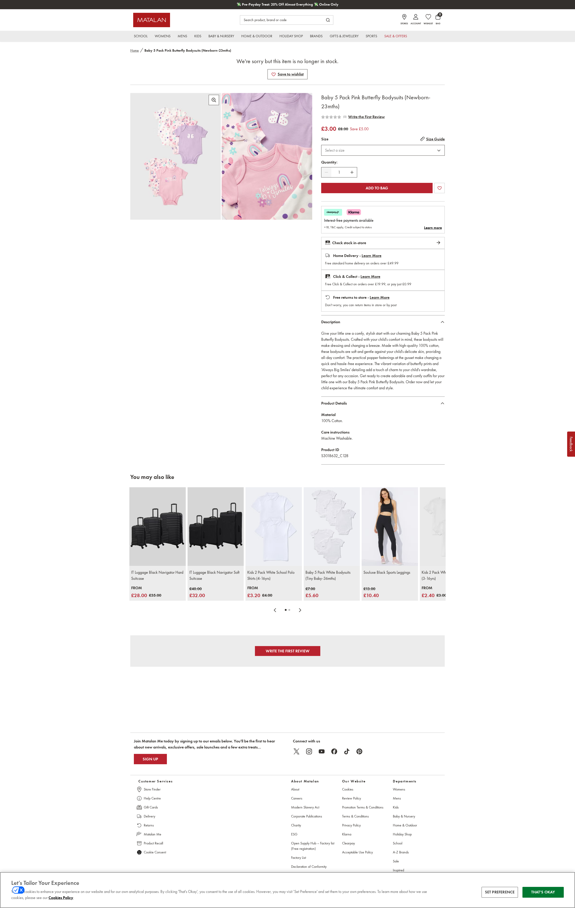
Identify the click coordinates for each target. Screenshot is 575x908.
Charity (296, 825)
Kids (396, 807)
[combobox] (383, 150)
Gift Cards (151, 807)
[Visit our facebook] (334, 751)
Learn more (433, 228)
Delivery (149, 816)
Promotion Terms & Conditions (362, 807)
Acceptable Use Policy (357, 852)
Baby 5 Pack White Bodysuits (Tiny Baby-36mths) (327, 575)
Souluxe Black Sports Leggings (386, 572)
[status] (339, 172)
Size (324, 139)
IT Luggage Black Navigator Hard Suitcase (157, 575)
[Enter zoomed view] (214, 100)
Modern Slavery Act (305, 807)
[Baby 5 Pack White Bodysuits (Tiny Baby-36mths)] (332, 526)
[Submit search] (328, 20)
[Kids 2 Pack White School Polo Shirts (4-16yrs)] (273, 526)
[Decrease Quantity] (326, 172)
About (295, 789)
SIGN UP (150, 759)
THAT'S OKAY (543, 892)
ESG (294, 834)
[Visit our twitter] (296, 751)
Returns (149, 825)
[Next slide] (300, 610)
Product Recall (153, 843)
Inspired (398, 870)
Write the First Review (366, 116)
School (397, 843)
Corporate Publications (306, 816)
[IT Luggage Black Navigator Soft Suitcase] (216, 526)
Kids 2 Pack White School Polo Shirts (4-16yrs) (270, 575)
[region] (287, 890)
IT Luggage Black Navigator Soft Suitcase (214, 575)
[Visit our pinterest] (359, 751)
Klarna (346, 834)
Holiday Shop (402, 834)
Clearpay (348, 843)
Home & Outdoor (405, 825)
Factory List (298, 857)
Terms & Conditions (355, 816)
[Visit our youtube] (321, 751)
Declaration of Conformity (309, 866)
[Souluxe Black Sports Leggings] (390, 526)
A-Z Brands (401, 852)
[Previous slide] (275, 610)
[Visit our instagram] (309, 751)
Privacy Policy (351, 825)
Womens (399, 789)
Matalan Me (152, 834)
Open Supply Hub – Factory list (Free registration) (312, 846)
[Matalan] (151, 20)
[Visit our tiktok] (346, 751)
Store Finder (152, 789)
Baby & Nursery (404, 816)
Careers (296, 798)
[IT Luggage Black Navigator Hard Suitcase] (157, 526)
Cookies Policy (61, 897)
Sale (396, 861)
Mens (397, 798)
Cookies (347, 789)
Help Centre (152, 798)
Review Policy (351, 798)
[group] (146, 592)
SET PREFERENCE (500, 892)
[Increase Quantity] (352, 172)
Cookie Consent (155, 852)
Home (134, 50)
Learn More (371, 255)
